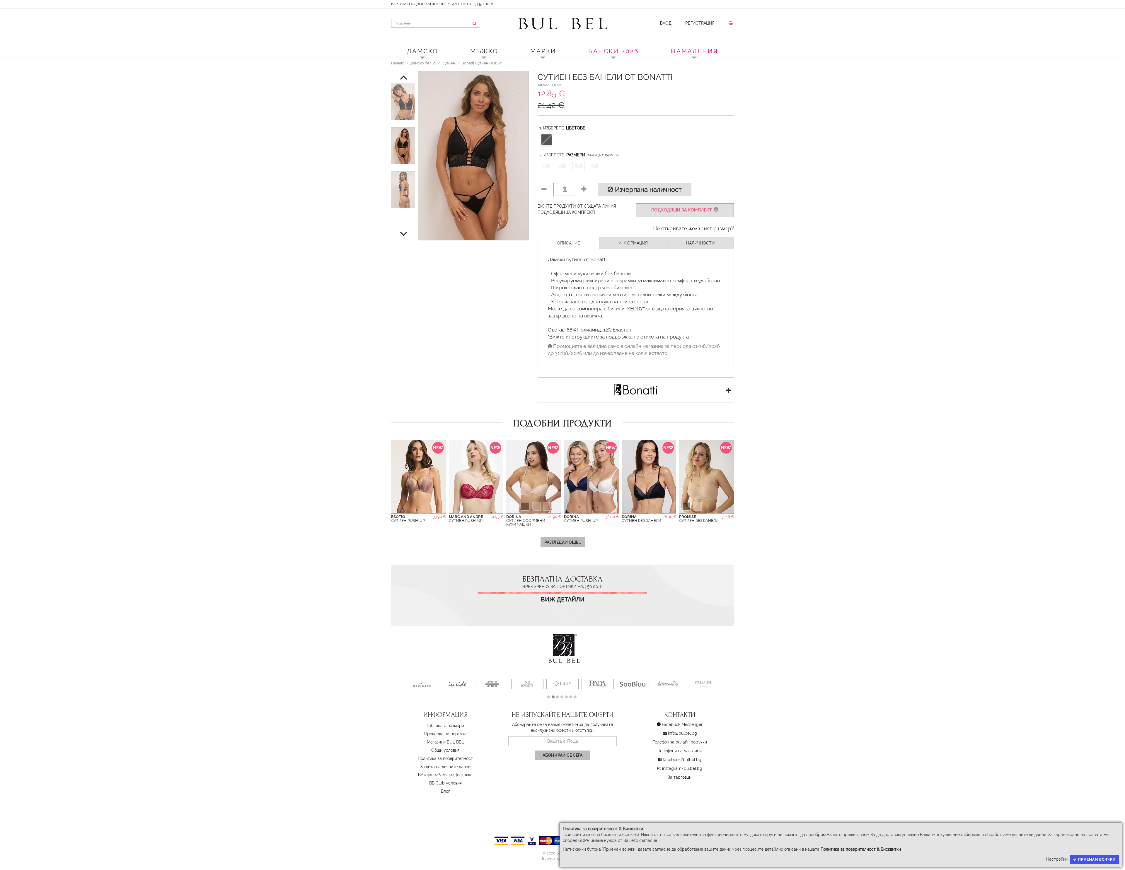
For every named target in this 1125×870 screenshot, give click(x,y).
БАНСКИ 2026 (613, 51)
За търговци (679, 777)
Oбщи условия (445, 750)
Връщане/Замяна (435, 774)
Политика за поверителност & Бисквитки (861, 849)
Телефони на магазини (680, 750)
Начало (397, 63)
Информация (633, 243)
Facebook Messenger (682, 724)
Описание (568, 243)
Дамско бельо (423, 63)
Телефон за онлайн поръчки (680, 742)
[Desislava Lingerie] (527, 684)
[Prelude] (703, 684)
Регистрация (700, 23)
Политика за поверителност (445, 758)
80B (578, 166)
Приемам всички (1096, 859)
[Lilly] (562, 684)
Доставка (463, 774)
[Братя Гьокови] (492, 684)
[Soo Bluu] (633, 684)
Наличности (700, 243)
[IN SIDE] (457, 684)
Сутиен (448, 63)
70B (546, 166)
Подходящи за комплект (682, 210)
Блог (445, 791)
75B (562, 166)
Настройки (1057, 859)
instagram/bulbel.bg (682, 768)
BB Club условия (445, 783)
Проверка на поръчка (445, 733)
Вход (665, 23)
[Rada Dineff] (598, 684)
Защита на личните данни (445, 766)
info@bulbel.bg (682, 733)
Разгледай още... (562, 542)
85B (595, 166)
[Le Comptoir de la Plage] (668, 684)
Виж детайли (562, 599)
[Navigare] (422, 684)
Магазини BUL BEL (445, 742)
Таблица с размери (603, 155)
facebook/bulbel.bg (682, 759)
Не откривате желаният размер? (693, 228)
